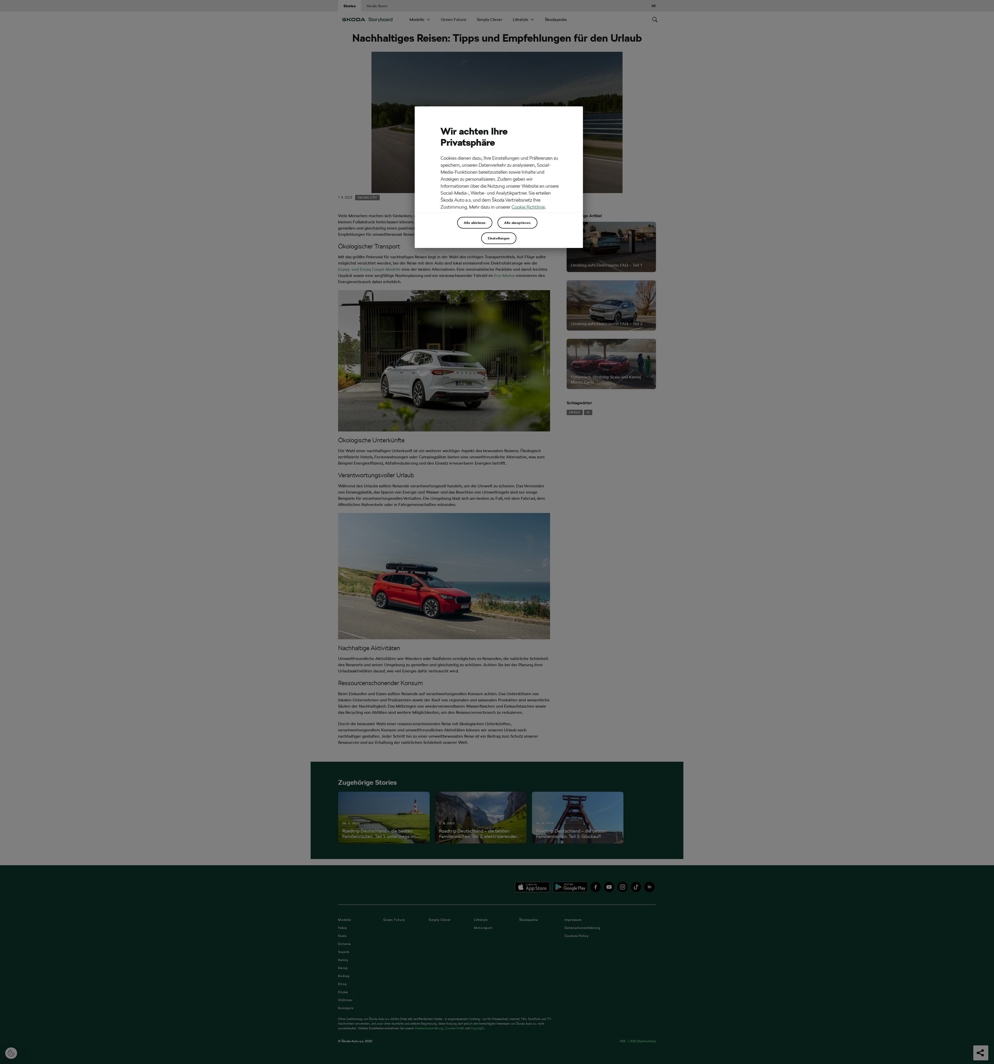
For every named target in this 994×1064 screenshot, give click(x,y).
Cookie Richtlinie (528, 207)
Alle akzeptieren (517, 223)
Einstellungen (499, 238)
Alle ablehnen (475, 223)
